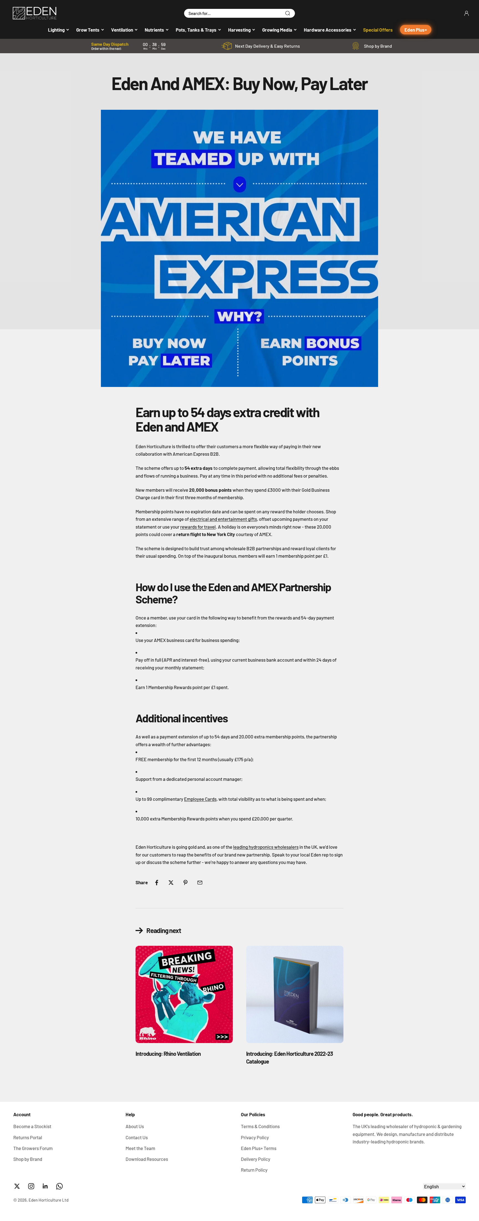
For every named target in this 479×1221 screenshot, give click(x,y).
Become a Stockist (32, 1126)
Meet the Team (140, 1148)
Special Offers (378, 29)
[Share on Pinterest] (185, 882)
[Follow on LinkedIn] (45, 1186)
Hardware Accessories (327, 29)
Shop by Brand (378, 46)
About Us (135, 1126)
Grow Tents (88, 29)
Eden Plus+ (415, 29)
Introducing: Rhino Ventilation (168, 1053)
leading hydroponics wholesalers (266, 847)
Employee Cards (200, 799)
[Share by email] (199, 882)
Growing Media (277, 29)
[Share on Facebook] (156, 882)
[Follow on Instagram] (31, 1186)
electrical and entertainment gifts (223, 519)
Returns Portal (27, 1137)
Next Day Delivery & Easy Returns (267, 46)
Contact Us (137, 1137)
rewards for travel (198, 526)
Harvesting (239, 29)
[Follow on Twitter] (17, 1186)
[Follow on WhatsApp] (59, 1186)
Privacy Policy (255, 1137)
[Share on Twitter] (171, 882)
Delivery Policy (255, 1159)
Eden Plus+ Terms (258, 1148)
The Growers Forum (33, 1148)
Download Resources (147, 1159)
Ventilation (122, 29)
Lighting (56, 29)
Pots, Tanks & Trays (196, 29)
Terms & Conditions (260, 1126)
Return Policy (254, 1169)
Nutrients (154, 29)
